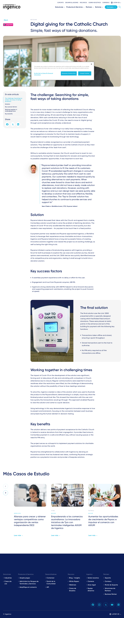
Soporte (60, 2)
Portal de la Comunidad (51, 582)
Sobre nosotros (95, 2)
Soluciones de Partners (110, 589)
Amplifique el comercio (28, 587)
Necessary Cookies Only (69, 73)
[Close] (91, 64)
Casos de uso (7, 582)
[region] (62, 71)
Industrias (8, 578)
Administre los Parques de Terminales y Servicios (29, 582)
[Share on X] (12, 124)
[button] (116, 3)
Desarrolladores (71, 2)
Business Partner (111, 594)
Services (17, 513)
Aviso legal (92, 585)
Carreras (105, 2)
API (48, 587)
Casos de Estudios (72, 589)
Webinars (72, 585)
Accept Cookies (84, 73)
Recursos (83, 2)
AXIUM (53, 513)
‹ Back (5, 20)
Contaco (108, 581)
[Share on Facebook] (7, 124)
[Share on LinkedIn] (18, 124)
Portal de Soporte (111, 585)
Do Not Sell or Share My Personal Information (43, 74)
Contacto (110, 7)
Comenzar (50, 578)
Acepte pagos (25, 578)
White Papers (74, 581)
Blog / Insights (74, 578)
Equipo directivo (91, 589)
